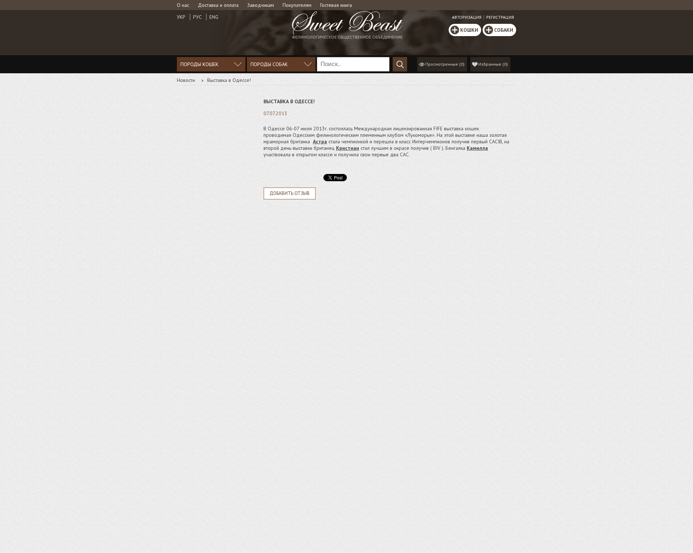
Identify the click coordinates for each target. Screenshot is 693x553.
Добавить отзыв (290, 193)
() (493, 64)
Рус (197, 17)
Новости (186, 80)
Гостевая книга (336, 5)
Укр (181, 17)
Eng (213, 17)
